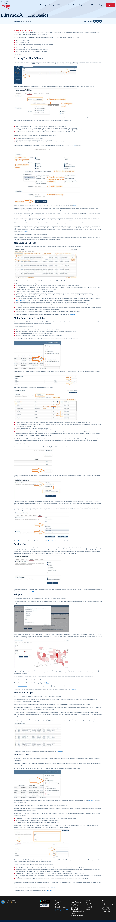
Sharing (51, 5)
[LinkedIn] (97, 21)
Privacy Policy (106, 911)
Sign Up (110, 5)
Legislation (58, 903)
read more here (20, 300)
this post (72, 314)
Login (101, 5)
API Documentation (108, 905)
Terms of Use (106, 909)
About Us (66, 5)
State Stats (105, 907)
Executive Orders (60, 907)
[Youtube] (67, 910)
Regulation (58, 905)
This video (51, 540)
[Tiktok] (60, 910)
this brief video (22, 686)
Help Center (105, 901)
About (88, 905)
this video (21, 540)
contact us (91, 800)
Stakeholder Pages (77, 915)
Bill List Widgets (76, 903)
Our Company (90, 901)
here (74, 145)
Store (93, 5)
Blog (80, 5)
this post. (25, 231)
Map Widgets (75, 905)
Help (74, 5)
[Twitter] (100, 21)
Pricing (59, 5)
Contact (86, 5)
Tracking (43, 5)
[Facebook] (94, 21)
